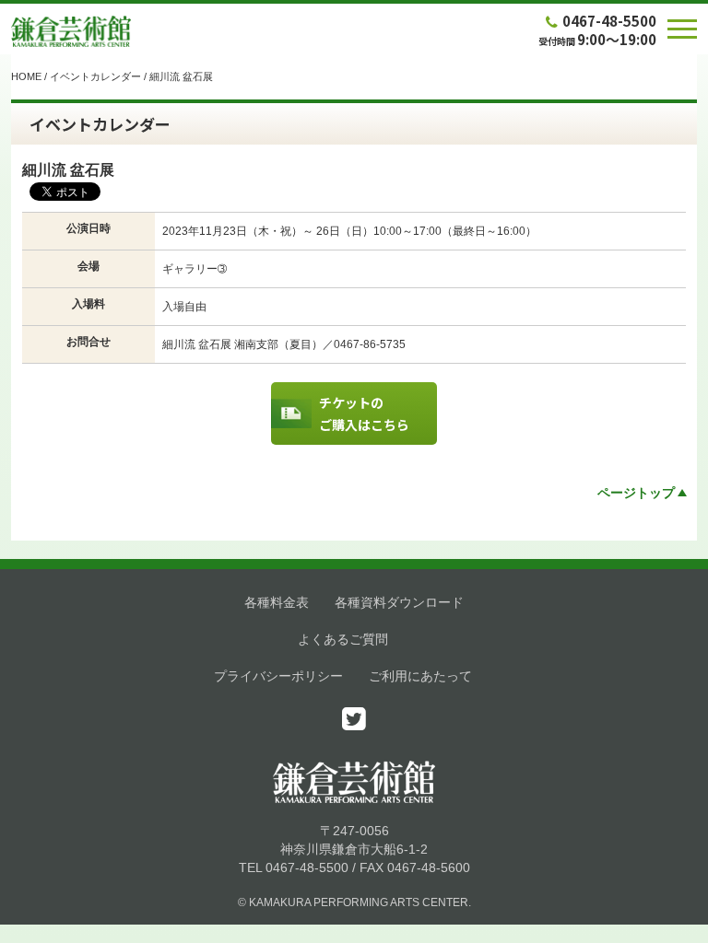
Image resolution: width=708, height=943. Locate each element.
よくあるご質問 (343, 639)
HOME (26, 76)
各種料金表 (276, 602)
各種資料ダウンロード (399, 602)
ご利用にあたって (420, 676)
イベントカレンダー (95, 76)
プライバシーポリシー (278, 676)
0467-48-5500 (609, 21)
